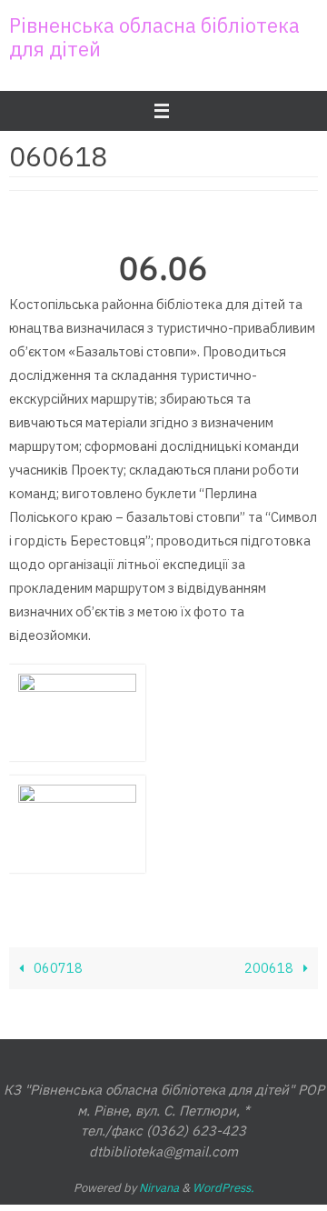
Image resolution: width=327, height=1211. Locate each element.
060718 (57, 967)
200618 (270, 967)
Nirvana (159, 1188)
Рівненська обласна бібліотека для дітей (154, 37)
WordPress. (223, 1188)
